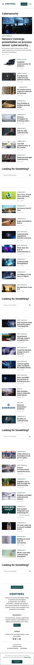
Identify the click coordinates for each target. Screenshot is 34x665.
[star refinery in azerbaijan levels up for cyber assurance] (9, 455)
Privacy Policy (27, 657)
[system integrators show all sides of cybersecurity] (9, 419)
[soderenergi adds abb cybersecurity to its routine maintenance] (9, 144)
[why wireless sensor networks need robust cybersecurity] (9, 392)
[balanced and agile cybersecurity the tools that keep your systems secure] (9, 158)
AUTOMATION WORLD (12, 648)
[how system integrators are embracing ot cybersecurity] (9, 510)
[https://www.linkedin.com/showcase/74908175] (15, 639)
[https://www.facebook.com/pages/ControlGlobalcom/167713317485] (13, 639)
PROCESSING (23, 648)
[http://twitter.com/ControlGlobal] (18, 639)
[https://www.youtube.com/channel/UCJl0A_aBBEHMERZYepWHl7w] (20, 639)
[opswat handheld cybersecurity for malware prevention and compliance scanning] (9, 63)
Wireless (19, 388)
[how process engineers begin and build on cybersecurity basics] (9, 222)
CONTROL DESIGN (17, 646)
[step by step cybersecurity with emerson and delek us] (9, 131)
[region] (17, 659)
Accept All (17, 661)
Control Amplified (24, 515)
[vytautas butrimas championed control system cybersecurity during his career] (9, 337)
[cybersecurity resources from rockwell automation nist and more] (9, 262)
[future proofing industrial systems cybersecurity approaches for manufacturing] (9, 118)
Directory (20, 402)
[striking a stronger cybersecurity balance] (9, 496)
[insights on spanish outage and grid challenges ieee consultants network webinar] (9, 351)
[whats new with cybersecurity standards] (9, 553)
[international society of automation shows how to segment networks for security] (9, 90)
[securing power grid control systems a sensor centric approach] (9, 364)
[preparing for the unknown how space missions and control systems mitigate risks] (9, 275)
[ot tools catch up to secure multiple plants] (9, 526)
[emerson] (9, 406)
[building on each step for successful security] (9, 540)
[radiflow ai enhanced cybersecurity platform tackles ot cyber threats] (9, 76)
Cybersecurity (23, 87)
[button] (3, 4)
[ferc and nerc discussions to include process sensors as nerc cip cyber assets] (9, 378)
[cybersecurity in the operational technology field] (9, 209)
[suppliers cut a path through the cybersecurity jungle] (9, 482)
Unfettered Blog (7, 36)
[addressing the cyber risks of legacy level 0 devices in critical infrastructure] (9, 249)
